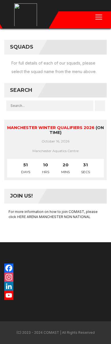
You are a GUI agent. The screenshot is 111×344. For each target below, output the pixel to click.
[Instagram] (55, 277)
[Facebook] (55, 268)
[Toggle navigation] (99, 17)
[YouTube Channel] (55, 295)
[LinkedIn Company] (55, 286)
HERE (21, 217)
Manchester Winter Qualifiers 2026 (50, 127)
